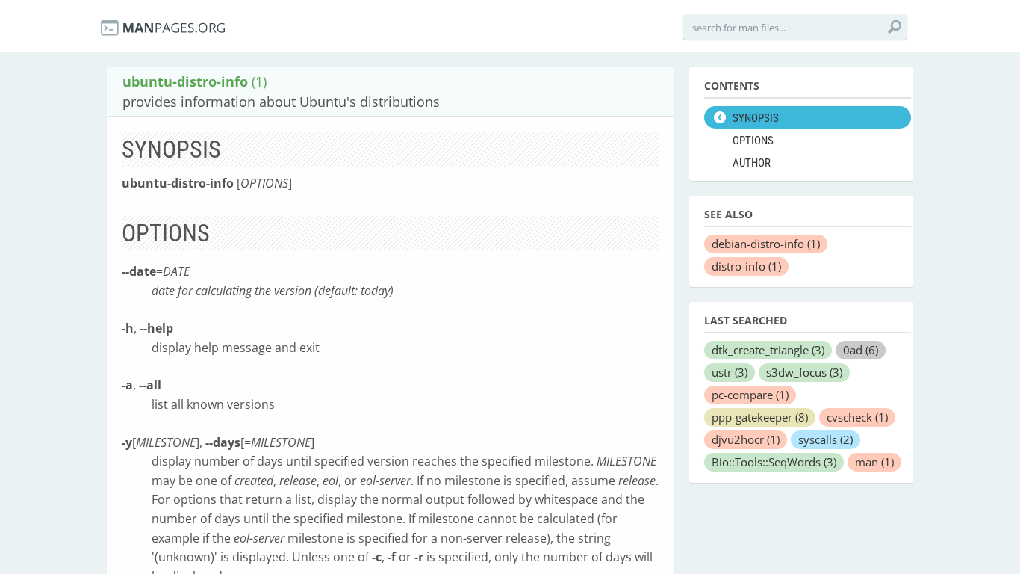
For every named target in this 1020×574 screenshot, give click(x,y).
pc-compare (750, 394)
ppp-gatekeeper (760, 417)
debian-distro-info (766, 243)
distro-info (746, 266)
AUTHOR (752, 163)
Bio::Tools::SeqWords (774, 461)
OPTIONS (753, 140)
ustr (729, 372)
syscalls (825, 439)
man (874, 461)
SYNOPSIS (756, 118)
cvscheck (857, 417)
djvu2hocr (746, 439)
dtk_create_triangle (768, 349)
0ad (860, 349)
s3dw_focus (804, 372)
